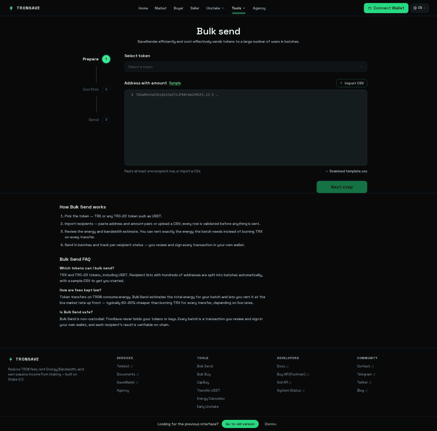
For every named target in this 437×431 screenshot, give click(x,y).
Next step (342, 187)
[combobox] (245, 66)
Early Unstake (208, 406)
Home (143, 8)
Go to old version (240, 424)
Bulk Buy (204, 374)
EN (420, 8)
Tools (237, 8)
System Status (289, 390)
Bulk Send (205, 366)
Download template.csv (348, 171)
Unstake (213, 8)
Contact (363, 366)
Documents (126, 374)
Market (161, 8)
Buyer (178, 8)
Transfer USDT (208, 390)
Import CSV (354, 83)
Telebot (123, 366)
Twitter (362, 382)
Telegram (364, 374)
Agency (259, 8)
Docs (281, 366)
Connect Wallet (389, 8)
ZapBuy (203, 382)
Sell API (282, 382)
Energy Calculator (211, 398)
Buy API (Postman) (291, 374)
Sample (175, 83)
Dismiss (270, 424)
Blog (360, 390)
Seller (195, 8)
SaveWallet (126, 382)
